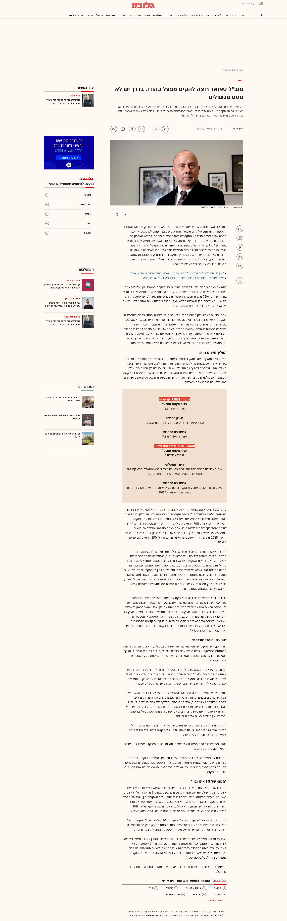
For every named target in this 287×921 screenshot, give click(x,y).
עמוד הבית (238, 70)
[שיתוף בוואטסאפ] (123, 129)
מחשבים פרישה (73, 280)
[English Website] (261, 15)
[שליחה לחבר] (141, 129)
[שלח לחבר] (240, 266)
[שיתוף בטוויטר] (113, 129)
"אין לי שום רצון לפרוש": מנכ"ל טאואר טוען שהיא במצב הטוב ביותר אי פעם (177, 273)
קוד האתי (157, 911)
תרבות (90, 15)
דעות (124, 15)
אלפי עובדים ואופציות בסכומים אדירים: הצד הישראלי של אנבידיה (183, 278)
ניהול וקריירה (135, 15)
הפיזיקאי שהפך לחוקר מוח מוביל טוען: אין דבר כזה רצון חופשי (63, 101)
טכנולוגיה (157, 15)
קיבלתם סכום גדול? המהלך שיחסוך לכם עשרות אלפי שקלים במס (62, 286)
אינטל (169, 888)
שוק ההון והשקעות (200, 15)
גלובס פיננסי (231, 15)
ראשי (242, 15)
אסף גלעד (237, 128)
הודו (150, 888)
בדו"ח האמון (140, 911)
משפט (169, 15)
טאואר (239, 80)
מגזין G (99, 15)
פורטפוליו (75, 298)
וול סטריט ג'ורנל (76, 15)
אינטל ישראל (173, 894)
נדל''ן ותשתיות (181, 15)
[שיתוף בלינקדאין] (240, 256)
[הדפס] (165, 129)
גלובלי (147, 15)
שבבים (217, 894)
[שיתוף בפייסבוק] (132, 129)
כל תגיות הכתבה (218, 900)
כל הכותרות (217, 15)
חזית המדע (75, 317)
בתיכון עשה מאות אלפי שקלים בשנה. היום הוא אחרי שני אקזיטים (62, 304)
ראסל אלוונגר (193, 888)
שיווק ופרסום (112, 15)
